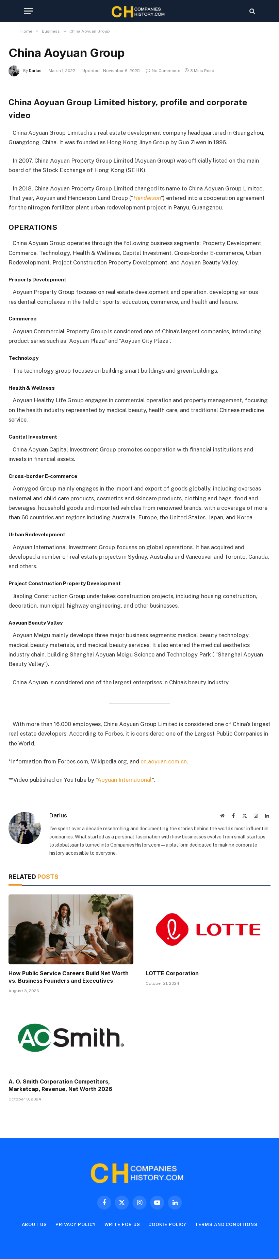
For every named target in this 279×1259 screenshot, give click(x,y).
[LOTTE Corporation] (208, 929)
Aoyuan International (124, 779)
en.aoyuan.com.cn (164, 761)
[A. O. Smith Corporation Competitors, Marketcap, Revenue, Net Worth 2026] (71, 1038)
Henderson (147, 198)
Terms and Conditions (226, 1224)
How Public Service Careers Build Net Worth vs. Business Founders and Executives (69, 977)
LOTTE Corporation (172, 973)
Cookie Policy (167, 1224)
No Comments (166, 70)
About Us (34, 1224)
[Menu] (28, 11)
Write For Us (122, 1224)
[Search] (251, 11)
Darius (35, 70)
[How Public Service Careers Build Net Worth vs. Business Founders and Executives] (71, 929)
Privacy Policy (75, 1224)
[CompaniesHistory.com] (139, 11)
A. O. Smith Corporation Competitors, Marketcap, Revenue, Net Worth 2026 (60, 1085)
